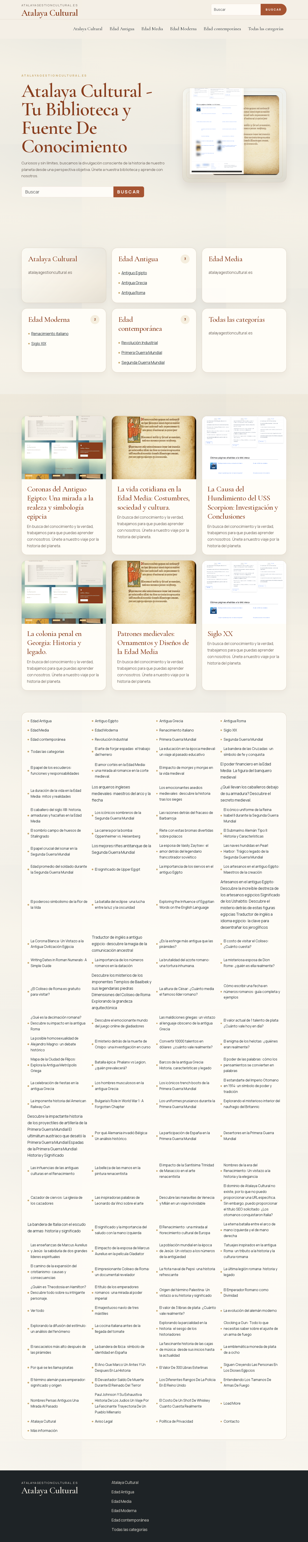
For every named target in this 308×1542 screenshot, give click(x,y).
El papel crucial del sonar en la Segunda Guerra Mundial (54, 851)
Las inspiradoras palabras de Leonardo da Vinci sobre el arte (119, 1200)
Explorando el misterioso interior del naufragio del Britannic (252, 1104)
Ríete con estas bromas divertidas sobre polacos (186, 833)
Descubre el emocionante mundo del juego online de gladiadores (121, 1023)
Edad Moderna (49, 319)
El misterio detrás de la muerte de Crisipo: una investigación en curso (123, 1044)
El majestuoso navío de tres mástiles (117, 1310)
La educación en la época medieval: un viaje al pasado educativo (187, 751)
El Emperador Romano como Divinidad (246, 1293)
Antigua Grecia (134, 282)
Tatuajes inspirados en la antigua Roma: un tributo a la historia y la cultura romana (250, 1251)
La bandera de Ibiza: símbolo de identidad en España (120, 1349)
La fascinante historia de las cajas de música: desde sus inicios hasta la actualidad (186, 1349)
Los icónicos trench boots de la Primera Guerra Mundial (184, 1086)
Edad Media (152, 29)
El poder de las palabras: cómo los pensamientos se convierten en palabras (250, 1065)
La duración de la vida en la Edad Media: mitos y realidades (56, 793)
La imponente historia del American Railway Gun (58, 1104)
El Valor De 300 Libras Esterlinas (183, 1367)
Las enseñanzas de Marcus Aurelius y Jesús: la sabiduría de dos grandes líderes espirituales (59, 1251)
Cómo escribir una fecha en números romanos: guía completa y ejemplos (252, 991)
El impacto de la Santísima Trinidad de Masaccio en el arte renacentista (186, 1171)
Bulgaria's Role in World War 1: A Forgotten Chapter (119, 1104)
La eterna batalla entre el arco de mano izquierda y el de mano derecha (250, 1230)
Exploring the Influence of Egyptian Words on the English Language (186, 904)
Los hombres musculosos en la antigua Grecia (119, 1086)
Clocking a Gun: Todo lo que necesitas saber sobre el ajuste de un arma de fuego (251, 1328)
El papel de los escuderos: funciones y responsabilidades (55, 770)
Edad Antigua (138, 258)
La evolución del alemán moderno (250, 1310)
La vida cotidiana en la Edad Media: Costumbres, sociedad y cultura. (153, 498)
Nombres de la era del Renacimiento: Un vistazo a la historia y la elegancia (247, 1171)
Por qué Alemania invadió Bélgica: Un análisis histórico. (121, 1136)
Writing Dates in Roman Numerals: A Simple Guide (59, 963)
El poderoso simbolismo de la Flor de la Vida (59, 904)
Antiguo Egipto (134, 272)
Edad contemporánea (140, 324)
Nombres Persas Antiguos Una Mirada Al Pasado (55, 1403)
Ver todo (37, 1310)
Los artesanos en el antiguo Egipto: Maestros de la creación (252, 869)
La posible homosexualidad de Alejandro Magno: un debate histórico (54, 1044)
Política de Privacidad (176, 1421)
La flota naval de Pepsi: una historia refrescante (187, 1272)
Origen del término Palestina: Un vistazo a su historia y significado (185, 1293)
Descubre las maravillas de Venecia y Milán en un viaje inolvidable (186, 1200)
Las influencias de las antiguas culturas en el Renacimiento (55, 1170)
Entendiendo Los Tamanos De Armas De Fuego (247, 1382)
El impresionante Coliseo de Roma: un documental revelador (122, 1272)
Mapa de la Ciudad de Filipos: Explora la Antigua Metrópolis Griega (54, 1065)
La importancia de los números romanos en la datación (119, 963)
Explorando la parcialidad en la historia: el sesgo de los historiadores (183, 1328)
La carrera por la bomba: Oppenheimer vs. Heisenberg (117, 833)
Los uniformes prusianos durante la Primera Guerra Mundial (187, 1104)
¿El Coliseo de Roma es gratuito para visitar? (55, 991)
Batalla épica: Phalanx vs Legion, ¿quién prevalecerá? (120, 1065)
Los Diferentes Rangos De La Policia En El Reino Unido (187, 1382)
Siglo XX (220, 633)
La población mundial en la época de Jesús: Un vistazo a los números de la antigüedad (187, 1251)
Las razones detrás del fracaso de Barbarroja (186, 815)
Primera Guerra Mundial (142, 352)
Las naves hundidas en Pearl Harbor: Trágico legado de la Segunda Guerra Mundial (246, 851)
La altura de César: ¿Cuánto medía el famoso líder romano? (186, 991)
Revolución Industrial (140, 342)
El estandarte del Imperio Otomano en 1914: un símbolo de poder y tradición (251, 1086)
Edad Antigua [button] (122, 29)
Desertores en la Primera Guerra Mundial (249, 1136)
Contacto (231, 1421)
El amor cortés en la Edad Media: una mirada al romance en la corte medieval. (122, 770)
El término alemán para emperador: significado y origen (58, 1382)
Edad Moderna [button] (183, 29)
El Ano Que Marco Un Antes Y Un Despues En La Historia (120, 1367)
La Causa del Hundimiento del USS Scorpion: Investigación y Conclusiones (242, 502)
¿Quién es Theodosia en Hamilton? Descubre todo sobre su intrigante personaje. (58, 1293)
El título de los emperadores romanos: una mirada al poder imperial (118, 1293)
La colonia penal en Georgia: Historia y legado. (54, 642)
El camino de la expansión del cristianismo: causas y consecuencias (54, 1272)
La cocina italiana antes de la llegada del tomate (117, 1328)
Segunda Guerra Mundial (143, 362)
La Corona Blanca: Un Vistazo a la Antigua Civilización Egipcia (57, 944)
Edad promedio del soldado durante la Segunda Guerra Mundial (59, 869)
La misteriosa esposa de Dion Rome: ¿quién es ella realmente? (249, 963)
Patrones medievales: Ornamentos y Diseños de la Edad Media (153, 642)
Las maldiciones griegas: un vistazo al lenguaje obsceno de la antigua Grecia (187, 1023)
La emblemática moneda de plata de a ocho (250, 1349)
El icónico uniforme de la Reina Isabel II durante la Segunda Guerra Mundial (251, 815)
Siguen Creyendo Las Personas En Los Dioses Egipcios (251, 1367)
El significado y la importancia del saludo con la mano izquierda (121, 1230)
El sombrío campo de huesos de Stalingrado (56, 833)
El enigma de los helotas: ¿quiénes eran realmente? (251, 1044)
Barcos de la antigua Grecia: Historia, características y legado (185, 1065)
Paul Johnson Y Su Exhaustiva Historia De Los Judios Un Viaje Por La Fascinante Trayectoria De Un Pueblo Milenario (122, 1403)
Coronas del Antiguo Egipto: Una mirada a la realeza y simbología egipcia (60, 502)
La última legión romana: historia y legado (250, 1272)
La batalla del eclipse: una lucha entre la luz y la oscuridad (120, 904)
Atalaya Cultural (87, 29)
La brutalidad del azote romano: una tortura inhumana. (184, 963)
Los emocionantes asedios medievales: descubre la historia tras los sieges (184, 793)
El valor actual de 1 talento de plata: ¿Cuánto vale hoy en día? (251, 1023)
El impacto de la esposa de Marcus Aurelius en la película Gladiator (122, 1251)
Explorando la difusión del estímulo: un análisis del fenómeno (59, 1328)
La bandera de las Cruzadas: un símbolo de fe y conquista (248, 751)
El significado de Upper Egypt (117, 869)
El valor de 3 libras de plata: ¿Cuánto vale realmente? (187, 1310)
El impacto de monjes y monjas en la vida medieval (186, 770)
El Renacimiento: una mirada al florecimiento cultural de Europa (184, 1230)
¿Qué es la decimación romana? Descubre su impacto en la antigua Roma (58, 1023)
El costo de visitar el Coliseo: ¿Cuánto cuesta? (246, 944)
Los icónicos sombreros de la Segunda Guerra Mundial (118, 815)
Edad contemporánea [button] (222, 29)
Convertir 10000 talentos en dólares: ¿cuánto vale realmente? (186, 1044)
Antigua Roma (133, 292)
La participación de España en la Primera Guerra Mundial (184, 1136)
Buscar (273, 9)
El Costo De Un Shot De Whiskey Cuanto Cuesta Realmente (184, 1403)
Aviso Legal (104, 1421)
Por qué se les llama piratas (52, 1367)
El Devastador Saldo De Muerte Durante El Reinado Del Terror (119, 1382)
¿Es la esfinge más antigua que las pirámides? (186, 944)
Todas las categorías (265, 29)
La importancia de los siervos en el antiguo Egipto (186, 869)
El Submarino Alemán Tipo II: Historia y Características (246, 833)
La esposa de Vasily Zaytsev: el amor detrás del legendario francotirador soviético (183, 851)
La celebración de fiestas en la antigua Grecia (54, 1086)
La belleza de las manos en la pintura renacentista (117, 1170)
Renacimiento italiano (50, 333)
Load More (232, 1403)
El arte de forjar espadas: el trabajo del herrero (122, 751)
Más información (44, 1430)
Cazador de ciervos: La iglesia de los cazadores (57, 1200)
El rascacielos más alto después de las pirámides (58, 1349)
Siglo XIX (38, 343)
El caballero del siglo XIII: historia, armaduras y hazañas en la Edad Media (56, 815)
